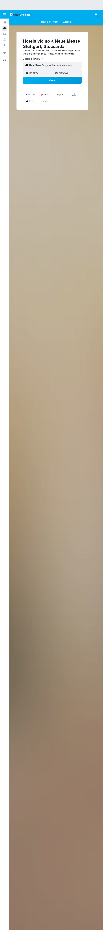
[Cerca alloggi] (4, 28)
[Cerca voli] (4, 22)
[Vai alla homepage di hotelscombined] (20, 14)
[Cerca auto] (4, 34)
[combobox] (33, 58)
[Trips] (4, 52)
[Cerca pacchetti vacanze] (4, 39)
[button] (5, 14)
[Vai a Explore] (4, 45)
